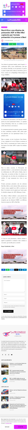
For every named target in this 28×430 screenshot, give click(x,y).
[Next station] (13, 7)
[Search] (26, 19)
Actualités (4, 27)
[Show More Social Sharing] (25, 44)
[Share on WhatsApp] (12, 44)
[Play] (16, 7)
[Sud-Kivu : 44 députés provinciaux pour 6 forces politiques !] (4, 398)
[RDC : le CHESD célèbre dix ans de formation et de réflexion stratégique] (4, 380)
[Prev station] (20, 7)
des (26, 64)
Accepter (20, 426)
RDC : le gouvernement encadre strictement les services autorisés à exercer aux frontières (18, 372)
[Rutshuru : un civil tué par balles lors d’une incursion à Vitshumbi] (4, 365)
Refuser (7, 426)
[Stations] (22, 97)
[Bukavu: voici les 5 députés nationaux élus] (4, 391)
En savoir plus (9, 423)
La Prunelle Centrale (9, 40)
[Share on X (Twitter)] (20, 44)
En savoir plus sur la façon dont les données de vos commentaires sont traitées (14, 317)
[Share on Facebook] (5, 44)
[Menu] (2, 19)
